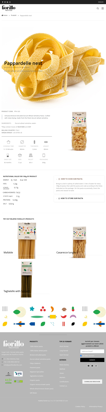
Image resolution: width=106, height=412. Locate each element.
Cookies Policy (80, 406)
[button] (102, 8)
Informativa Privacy (95, 406)
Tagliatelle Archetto (36, 376)
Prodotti (13, 15)
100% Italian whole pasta (38, 351)
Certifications (64, 382)
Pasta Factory (64, 365)
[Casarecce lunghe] (79, 241)
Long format (64, 351)
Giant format (64, 355)
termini (91, 356)
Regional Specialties (37, 372)
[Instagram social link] (5, 2)
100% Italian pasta (36, 346)
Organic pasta (35, 380)
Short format (64, 346)
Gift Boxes (33, 393)
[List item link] (14, 362)
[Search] (98, 8)
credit (66, 400)
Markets (62, 377)
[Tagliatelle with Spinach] (27, 279)
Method (62, 369)
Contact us (63, 386)
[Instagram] (96, 365)
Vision (62, 373)
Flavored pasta (35, 368)
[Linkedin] (92, 365)
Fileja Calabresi (35, 363)
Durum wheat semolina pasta (40, 359)
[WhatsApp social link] (10, 2)
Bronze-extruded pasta (38, 355)
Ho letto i (88, 356)
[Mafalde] (27, 241)
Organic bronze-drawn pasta (40, 384)
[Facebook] (88, 365)
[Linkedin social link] (7, 2)
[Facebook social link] (3, 2)
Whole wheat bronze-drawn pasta (41, 389)
